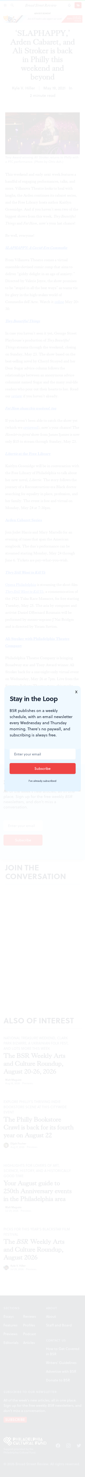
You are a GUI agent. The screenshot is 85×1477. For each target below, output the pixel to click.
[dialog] (42, 738)
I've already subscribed (42, 781)
